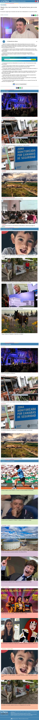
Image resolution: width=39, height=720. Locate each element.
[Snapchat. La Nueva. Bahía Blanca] (6, 713)
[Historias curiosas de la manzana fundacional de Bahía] (19, 185)
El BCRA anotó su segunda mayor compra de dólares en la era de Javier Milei (16, 581)
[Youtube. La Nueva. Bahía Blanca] (5, 713)
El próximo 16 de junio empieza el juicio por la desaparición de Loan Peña (16, 282)
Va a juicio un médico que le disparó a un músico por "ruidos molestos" (16, 145)
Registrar (33, 59)
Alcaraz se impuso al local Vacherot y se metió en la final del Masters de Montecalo (17, 490)
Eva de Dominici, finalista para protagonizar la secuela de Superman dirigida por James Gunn (19, 643)
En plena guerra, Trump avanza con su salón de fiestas (12, 308)
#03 (2, 147)
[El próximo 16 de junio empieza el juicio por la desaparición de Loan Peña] (19, 270)
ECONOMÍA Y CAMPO (6, 525)
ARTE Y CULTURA (5, 587)
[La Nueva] (5, 1)
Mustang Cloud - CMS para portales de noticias (20, 718)
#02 (2, 120)
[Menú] (1, 1)
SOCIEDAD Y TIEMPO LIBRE (7, 648)
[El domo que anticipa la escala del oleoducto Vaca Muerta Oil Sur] (19, 539)
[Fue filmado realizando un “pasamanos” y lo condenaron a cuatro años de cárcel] (19, 158)
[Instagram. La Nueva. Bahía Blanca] (4, 713)
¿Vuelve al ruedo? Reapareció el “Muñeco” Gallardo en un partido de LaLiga (16, 520)
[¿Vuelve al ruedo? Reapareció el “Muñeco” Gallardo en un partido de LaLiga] (19, 507)
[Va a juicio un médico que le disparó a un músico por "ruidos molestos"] (19, 131)
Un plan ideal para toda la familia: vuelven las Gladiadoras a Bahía (14, 613)
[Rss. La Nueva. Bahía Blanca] (7, 713)
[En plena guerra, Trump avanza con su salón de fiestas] (19, 295)
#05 (2, 200)
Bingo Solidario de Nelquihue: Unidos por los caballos (12, 334)
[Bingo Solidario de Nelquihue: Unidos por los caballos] (19, 321)
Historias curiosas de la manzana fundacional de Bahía (12, 198)
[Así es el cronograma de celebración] (19, 105)
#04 (2, 174)
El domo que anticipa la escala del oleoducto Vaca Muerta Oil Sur (14, 551)
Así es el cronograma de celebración (9, 118)
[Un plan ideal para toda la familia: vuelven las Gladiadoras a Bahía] (19, 600)
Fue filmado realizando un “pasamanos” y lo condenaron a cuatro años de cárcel (17, 172)
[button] (32, 15)
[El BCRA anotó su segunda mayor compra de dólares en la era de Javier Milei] (19, 568)
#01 (2, 93)
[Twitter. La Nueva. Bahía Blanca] (3, 713)
